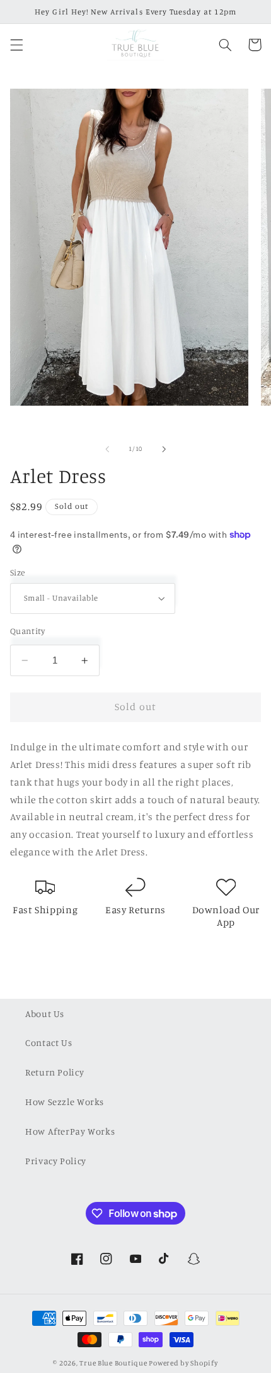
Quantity (27, 631)
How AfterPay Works (70, 1131)
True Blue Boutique (113, 1363)
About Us (44, 1013)
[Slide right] (164, 449)
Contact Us (48, 1042)
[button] (16, 44)
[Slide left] (107, 449)
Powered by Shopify (183, 1363)
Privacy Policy (55, 1160)
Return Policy (54, 1072)
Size (17, 572)
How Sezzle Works (64, 1101)
